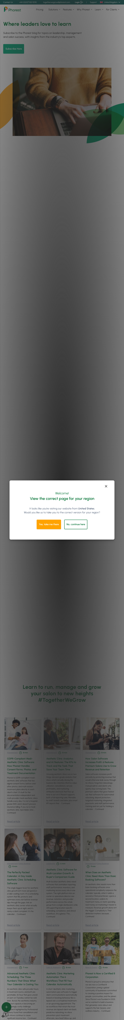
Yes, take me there (49, 524)
